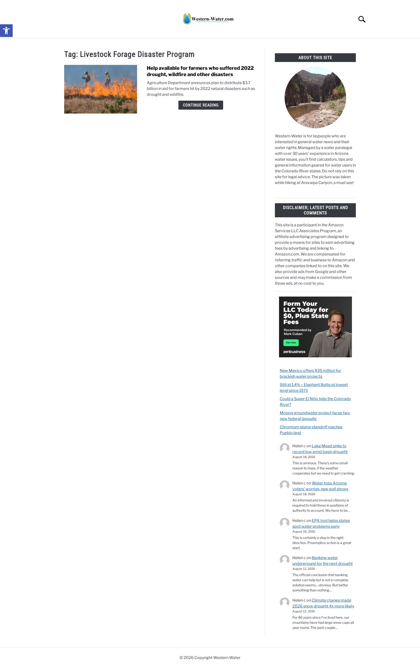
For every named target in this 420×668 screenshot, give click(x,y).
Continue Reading (201, 105)
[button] (6, 30)
